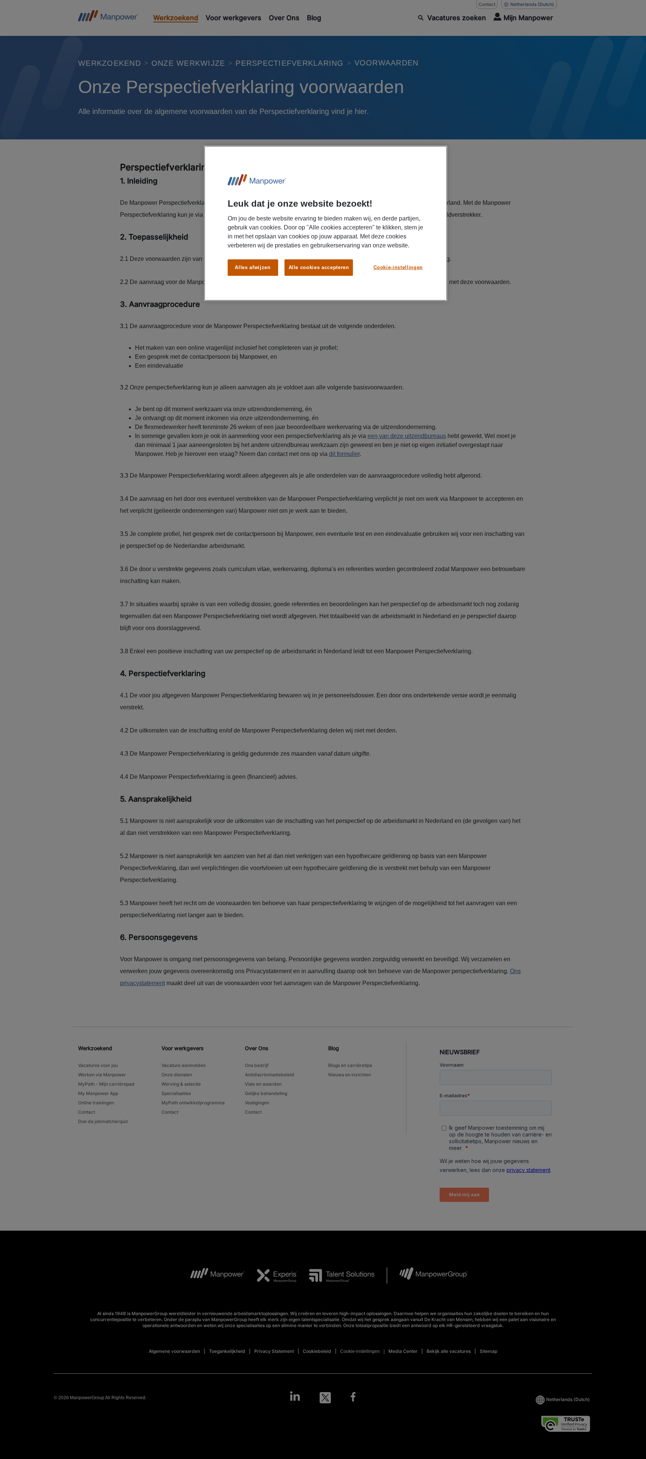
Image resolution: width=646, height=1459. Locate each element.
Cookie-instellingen (398, 267)
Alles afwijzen (252, 267)
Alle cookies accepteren (319, 267)
